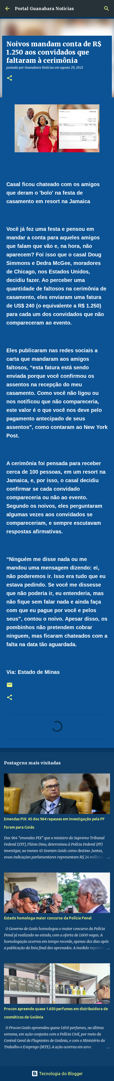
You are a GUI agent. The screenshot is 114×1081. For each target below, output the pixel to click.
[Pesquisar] (106, 8)
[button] (9, 78)
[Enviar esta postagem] (9, 687)
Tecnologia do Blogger (60, 1073)
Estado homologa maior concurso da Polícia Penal (47, 918)
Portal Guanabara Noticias (44, 8)
